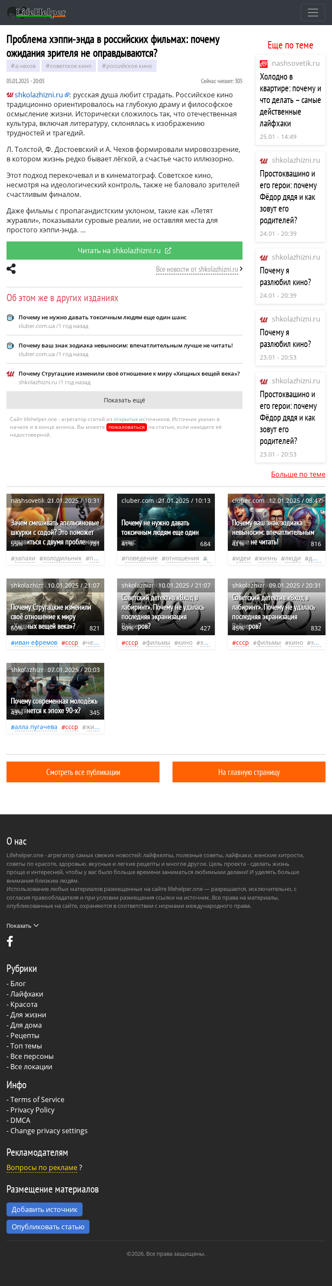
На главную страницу (249, 771)
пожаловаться (127, 427)
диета (317, 558)
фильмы (158, 642)
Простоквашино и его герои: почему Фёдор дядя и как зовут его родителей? (288, 196)
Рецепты (24, 1035)
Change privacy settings (49, 1130)
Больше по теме (298, 474)
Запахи (25, 558)
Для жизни (28, 1014)
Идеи (243, 558)
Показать (19, 925)
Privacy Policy (32, 1110)
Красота (24, 1004)
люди (293, 558)
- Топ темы (24, 1046)
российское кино (129, 66)
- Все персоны (30, 1056)
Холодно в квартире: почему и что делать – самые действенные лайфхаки (290, 100)
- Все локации (29, 1066)
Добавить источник (44, 1209)
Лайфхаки (26, 994)
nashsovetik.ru (296, 63)
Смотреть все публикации (83, 771)
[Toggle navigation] (313, 12)
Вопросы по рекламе (41, 1167)
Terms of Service (37, 1099)
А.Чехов (25, 66)
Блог (18, 983)
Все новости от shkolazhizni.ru (197, 269)
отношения (182, 558)
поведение (141, 558)
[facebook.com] (9, 943)
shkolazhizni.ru (296, 160)
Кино (185, 642)
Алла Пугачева (36, 727)
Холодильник (62, 558)
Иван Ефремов (36, 642)
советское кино (71, 66)
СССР (71, 642)
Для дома (26, 1025)
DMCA (20, 1120)
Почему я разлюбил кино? (285, 276)
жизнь (268, 558)
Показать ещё (124, 400)
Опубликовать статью (48, 1226)
